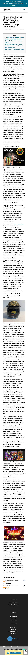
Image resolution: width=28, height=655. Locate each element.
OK (8, 652)
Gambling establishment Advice (13, 44)
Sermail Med (7, 29)
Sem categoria (20, 29)
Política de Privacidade (16, 652)
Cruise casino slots (19, 224)
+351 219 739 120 (14, 602)
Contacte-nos (13, 616)
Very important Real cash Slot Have (14, 49)
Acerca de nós (13, 627)
